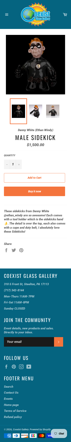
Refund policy (13, 417)
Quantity (9, 155)
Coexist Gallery (20, 429)
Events (8, 399)
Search (8, 386)
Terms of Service (15, 411)
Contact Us (11, 392)
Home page (11, 405)
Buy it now (34, 191)
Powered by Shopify (40, 429)
